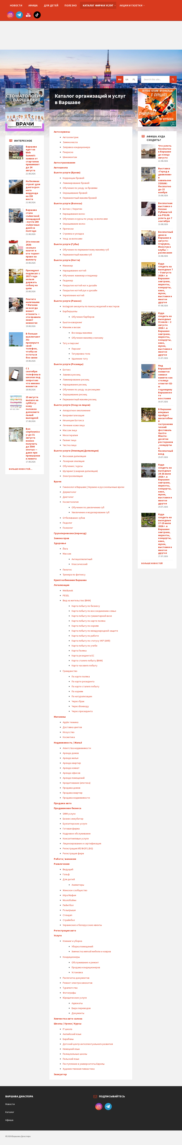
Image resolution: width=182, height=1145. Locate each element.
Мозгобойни (69, 900)
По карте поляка (81, 676)
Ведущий (68, 869)
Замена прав (61, 538)
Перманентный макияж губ (77, 254)
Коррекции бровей (73, 178)
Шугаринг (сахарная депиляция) (80, 471)
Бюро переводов (81, 1008)
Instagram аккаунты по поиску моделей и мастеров (91, 306)
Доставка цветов (72, 727)
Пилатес (67, 569)
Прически (68, 228)
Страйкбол (69, 920)
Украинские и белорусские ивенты (82, 925)
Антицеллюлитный (82, 559)
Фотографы (69, 992)
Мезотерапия (70, 435)
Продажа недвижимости (76, 797)
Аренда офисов (71, 773)
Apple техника (70, 722)
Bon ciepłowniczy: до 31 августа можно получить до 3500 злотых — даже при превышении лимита (33, 443)
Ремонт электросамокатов (77, 982)
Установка (77, 972)
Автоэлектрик (71, 137)
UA (126, 79)
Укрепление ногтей (73, 295)
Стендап (67, 915)
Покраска (68, 152)
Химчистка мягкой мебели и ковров (91, 951)
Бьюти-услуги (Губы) (66, 244)
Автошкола (61, 167)
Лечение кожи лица (74, 425)
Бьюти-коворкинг (72, 322)
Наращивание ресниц (75, 384)
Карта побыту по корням (85, 625)
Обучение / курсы (73, 466)
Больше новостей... (20, 469)
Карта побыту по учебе (84, 645)
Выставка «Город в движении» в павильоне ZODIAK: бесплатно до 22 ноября (165, 180)
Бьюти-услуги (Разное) (67, 300)
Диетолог (68, 496)
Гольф (66, 874)
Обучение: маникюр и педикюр (80, 275)
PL (134, 79)
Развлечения (61, 863)
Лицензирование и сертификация (82, 843)
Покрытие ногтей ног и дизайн (80, 285)
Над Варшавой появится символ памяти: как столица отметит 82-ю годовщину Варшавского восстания (165, 382)
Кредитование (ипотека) (76, 782)
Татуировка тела (81, 353)
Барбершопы (70, 311)
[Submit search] (173, 79)
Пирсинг (76, 348)
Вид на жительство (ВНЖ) (77, 600)
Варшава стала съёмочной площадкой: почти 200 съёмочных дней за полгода (33, 220)
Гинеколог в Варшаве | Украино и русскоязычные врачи (93, 487)
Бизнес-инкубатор (73, 818)
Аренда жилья (70, 758)
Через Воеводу (80, 706)
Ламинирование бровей (76, 183)
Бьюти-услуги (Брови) (67, 172)
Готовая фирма (71, 828)
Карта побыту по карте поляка (88, 620)
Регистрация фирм (73, 853)
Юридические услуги (75, 997)
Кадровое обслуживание (77, 833)
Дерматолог (69, 492)
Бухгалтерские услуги (75, 823)
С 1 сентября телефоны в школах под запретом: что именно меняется (33, 377)
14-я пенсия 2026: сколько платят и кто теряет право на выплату (32, 250)
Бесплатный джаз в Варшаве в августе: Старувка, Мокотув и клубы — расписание (165, 242)
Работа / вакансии (65, 858)
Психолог (68, 527)
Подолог (67, 522)
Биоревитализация (73, 415)
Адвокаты (77, 1003)
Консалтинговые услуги (76, 838)
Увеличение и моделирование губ (90, 512)
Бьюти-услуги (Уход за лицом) (72, 404)
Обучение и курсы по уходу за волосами (85, 218)
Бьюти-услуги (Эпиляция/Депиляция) (76, 450)
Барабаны (68, 1039)
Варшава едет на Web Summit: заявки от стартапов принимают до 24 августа (33, 158)
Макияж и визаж (72, 327)
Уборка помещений (82, 946)
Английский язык (72, 1034)
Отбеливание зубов (74, 517)
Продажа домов (71, 787)
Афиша (9, 1120)
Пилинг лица (69, 440)
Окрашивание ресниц (75, 394)
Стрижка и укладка (73, 233)
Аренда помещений (74, 777)
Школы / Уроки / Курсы (67, 1023)
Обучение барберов (83, 316)
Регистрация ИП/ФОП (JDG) (78, 848)
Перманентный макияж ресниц (80, 399)
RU (119, 79)
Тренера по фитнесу (74, 574)
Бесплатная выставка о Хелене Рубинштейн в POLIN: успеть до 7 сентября (165, 212)
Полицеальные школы (75, 1053)
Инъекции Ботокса (73, 420)
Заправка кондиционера (76, 147)
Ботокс (67, 369)
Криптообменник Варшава (70, 580)
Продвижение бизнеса (67, 808)
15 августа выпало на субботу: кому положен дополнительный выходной (32, 407)
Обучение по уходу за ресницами (81, 389)
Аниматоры (78, 884)
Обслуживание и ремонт (85, 962)
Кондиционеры (71, 957)
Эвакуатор (60, 1074)
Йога (65, 548)
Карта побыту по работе (85, 635)
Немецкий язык (71, 1049)
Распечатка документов (76, 977)
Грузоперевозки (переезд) (70, 533)
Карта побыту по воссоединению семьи (94, 610)
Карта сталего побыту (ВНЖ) (87, 660)
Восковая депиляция (74, 456)
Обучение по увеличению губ (88, 507)
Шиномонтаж (70, 157)
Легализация (61, 585)
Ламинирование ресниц (76, 379)
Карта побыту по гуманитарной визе (92, 615)
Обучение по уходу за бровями (80, 188)
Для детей (69, 879)
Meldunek (68, 590)
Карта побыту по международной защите (95, 630)
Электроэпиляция (73, 476)
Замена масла (70, 142)
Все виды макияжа (82, 332)
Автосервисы (62, 131)
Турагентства (70, 987)
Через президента (82, 711)
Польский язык (71, 1058)
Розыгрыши (69, 910)
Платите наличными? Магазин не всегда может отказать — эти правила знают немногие (33, 310)
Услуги (58, 935)
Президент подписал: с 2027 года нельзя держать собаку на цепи (33, 279)
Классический (79, 564)
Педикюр (68, 280)
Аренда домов (71, 753)
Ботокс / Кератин (72, 208)
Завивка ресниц (72, 374)
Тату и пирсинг (71, 343)
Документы (78, 1013)
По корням (77, 691)
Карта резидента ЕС (83, 655)
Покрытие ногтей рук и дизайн (80, 290)
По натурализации (82, 696)
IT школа (67, 1029)
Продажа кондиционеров (86, 967)
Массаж (67, 553)
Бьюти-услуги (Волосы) (68, 203)
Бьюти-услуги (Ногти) (67, 260)
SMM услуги (69, 813)
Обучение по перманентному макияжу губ (86, 249)
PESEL (66, 595)
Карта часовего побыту (84, 665)
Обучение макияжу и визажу (87, 337)
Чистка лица (69, 445)
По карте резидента (83, 681)
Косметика (69, 737)
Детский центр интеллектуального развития (88, 1044)
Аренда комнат (71, 768)
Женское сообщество (75, 890)
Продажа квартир (72, 792)
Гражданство (70, 671)
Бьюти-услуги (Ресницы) (68, 364)
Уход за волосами (72, 238)
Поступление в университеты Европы (84, 1063)
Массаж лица (70, 430)
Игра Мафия (69, 895)
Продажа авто (63, 803)
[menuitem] (16, 5)
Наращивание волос (74, 213)
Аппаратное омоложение (76, 410)
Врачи (57, 481)
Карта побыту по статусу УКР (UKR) (91, 640)
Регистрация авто (65, 930)
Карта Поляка (79, 650)
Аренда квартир (72, 763)
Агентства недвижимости (77, 748)
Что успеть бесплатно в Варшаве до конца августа (165, 151)
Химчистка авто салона (68, 1018)
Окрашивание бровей (75, 192)
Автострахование (64, 162)
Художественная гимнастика (79, 1068)
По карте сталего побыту (85, 686)
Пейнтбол (68, 905)
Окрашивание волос (74, 223)
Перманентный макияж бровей (80, 197)
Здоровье (60, 543)
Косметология (71, 501)
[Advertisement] (91, 25)
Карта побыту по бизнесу (86, 606)
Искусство (68, 732)
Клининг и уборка (72, 941)
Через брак (78, 701)
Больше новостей (152, 563)
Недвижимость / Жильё (68, 742)
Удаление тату (80, 358)
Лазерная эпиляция (73, 461)
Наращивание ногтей (74, 270)
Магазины (60, 716)
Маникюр (68, 265)
